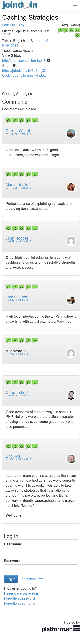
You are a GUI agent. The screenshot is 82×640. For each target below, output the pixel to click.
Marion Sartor (18, 184)
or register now (32, 579)
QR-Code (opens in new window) (25, 73)
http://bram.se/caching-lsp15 (24, 60)
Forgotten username (19, 603)
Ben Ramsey (13, 25)
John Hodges (17, 238)
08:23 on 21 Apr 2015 (19, 395)
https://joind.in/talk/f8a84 (21, 70)
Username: (13, 544)
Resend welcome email (22, 593)
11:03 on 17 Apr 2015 (19, 133)
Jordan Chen (17, 296)
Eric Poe (13, 456)
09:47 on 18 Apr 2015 (19, 300)
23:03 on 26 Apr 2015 (19, 459)
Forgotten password (19, 598)
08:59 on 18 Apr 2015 (19, 241)
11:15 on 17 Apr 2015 (19, 187)
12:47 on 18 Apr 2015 (19, 354)
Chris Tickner (17, 392)
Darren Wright (18, 130)
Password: (13, 560)
